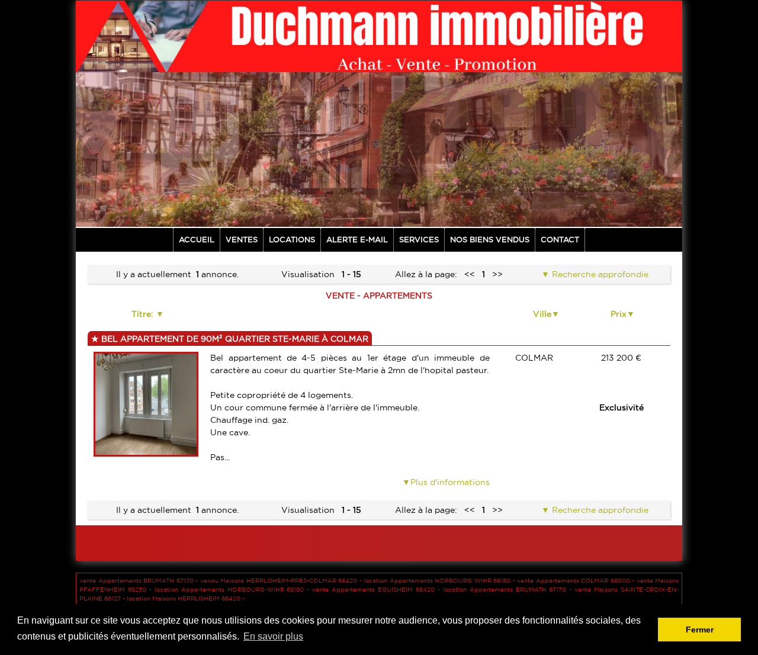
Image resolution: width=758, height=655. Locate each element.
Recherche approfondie (599, 274)
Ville (542, 314)
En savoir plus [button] (273, 636)
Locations (292, 239)
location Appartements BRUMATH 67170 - (509, 589)
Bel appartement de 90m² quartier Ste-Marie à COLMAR (233, 338)
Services (419, 239)
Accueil (196, 239)
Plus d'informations (450, 482)
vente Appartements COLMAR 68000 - (577, 581)
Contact (560, 239)
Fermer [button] (700, 629)
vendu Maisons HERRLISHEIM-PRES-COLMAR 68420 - (282, 581)
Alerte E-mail (357, 239)
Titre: (143, 314)
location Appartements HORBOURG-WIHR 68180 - (234, 589)
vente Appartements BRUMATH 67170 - (139, 581)
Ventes (242, 239)
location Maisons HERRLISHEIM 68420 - (186, 598)
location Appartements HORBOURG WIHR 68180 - (440, 581)
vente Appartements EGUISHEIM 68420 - (377, 589)
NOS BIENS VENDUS (489, 239)
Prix (619, 314)
